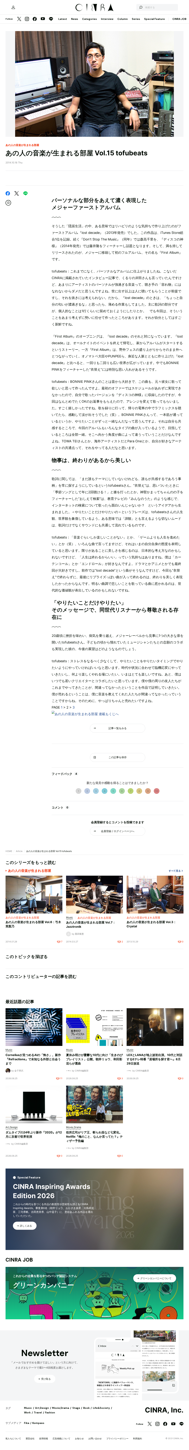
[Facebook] (35, 19)
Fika (26, 1423)
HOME (9, 851)
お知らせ (79, 1438)
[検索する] (140, 7)
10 (156, 791)
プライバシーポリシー (117, 1438)
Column (122, 19)
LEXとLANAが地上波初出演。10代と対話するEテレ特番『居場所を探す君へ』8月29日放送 (154, 1059)
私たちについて (13, 1438)
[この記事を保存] (8, 203)
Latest (62, 19)
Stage (76, 1408)
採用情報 (43, 1438)
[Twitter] (19, 19)
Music (28, 1408)
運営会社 (30, 1438)
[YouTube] (42, 19)
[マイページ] (13, 7)
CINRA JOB (179, 19)
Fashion (50, 1412)
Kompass (38, 1423)
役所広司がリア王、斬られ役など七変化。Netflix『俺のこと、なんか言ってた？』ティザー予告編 (94, 1136)
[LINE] (51, 19)
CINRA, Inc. (164, 1410)
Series (136, 19)
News (74, 19)
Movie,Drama (60, 1408)
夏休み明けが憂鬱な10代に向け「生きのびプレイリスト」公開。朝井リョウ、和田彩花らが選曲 (94, 1059)
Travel (38, 1412)
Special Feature (154, 19)
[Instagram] (27, 19)
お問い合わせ (95, 1438)
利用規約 (137, 1438)
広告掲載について (61, 1438)
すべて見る (175, 870)
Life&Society (101, 1408)
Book (86, 1408)
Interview (107, 19)
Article (19, 851)
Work (27, 1412)
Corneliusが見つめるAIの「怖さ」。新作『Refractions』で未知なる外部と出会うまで (33, 1059)
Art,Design (42, 1408)
